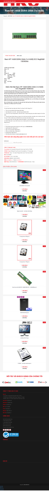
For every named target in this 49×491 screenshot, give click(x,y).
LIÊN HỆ (13, 13)
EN (5, 8)
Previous (3, 382)
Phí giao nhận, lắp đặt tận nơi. (8, 427)
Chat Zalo (2, 488)
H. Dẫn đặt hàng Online (7, 420)
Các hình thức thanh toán (7, 419)
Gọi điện (1, 486)
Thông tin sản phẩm (10, 55)
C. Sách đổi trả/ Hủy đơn (7, 422)
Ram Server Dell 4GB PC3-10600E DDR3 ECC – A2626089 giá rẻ (24, 287)
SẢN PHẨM (10, 16)
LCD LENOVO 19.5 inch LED (24, 185)
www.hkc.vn (19, 160)
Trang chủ (5, 16)
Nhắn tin (1, 487)
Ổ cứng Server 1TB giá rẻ (24, 261)
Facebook (2, 489)
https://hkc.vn (9, 410)
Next (46, 382)
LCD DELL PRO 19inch (24, 338)
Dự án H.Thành (6, 13)
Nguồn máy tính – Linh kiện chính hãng (24, 211)
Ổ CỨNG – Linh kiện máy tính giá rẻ (24, 363)
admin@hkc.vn (10, 160)
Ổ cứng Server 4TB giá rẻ (24, 236)
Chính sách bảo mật (7, 425)
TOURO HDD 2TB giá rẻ (24, 312)
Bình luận (19, 55)
